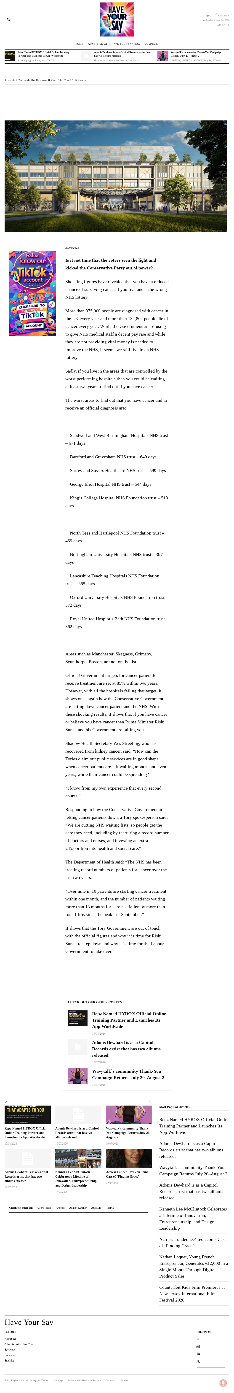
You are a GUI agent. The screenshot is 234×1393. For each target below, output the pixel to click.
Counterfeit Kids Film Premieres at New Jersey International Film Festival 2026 (192, 1293)
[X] (20, 93)
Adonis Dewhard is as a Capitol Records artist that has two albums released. (126, 1049)
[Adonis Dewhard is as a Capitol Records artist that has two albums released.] (86, 56)
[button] (9, 20)
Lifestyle (10, 80)
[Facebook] (9, 93)
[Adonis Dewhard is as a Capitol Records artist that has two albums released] (28, 1158)
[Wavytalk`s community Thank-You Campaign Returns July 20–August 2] (162, 56)
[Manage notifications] (223, 1383)
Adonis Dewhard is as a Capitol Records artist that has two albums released (26, 1176)
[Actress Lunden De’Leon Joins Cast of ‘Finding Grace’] (129, 1158)
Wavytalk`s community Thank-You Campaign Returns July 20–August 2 (128, 1133)
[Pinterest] (30, 93)
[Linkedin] (198, 1354)
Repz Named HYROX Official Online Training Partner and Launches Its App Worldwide (129, 1020)
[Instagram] (198, 1347)
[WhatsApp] (41, 93)
